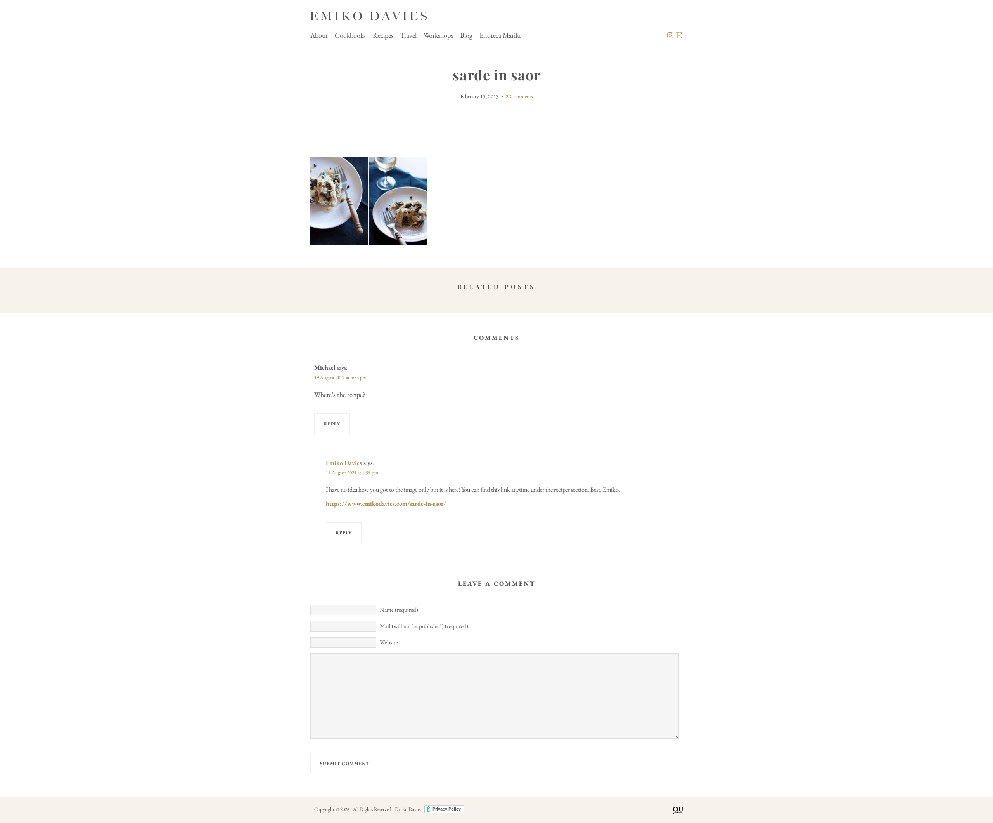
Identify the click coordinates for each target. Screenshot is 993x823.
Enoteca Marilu (500, 35)
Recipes (383, 35)
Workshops (438, 35)
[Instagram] (670, 35)
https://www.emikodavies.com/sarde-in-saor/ (386, 503)
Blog (466, 35)
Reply (332, 424)
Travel (408, 35)
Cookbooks (350, 35)
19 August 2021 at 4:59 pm (352, 472)
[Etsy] (679, 35)
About (319, 35)
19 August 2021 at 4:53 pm (340, 377)
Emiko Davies (344, 463)
